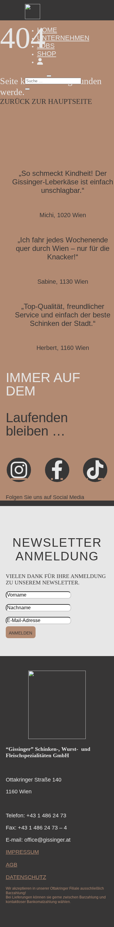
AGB (11, 865)
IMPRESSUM (22, 852)
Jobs (46, 46)
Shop (46, 53)
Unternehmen (63, 38)
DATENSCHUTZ (26, 877)
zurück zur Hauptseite (46, 101)
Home (47, 30)
